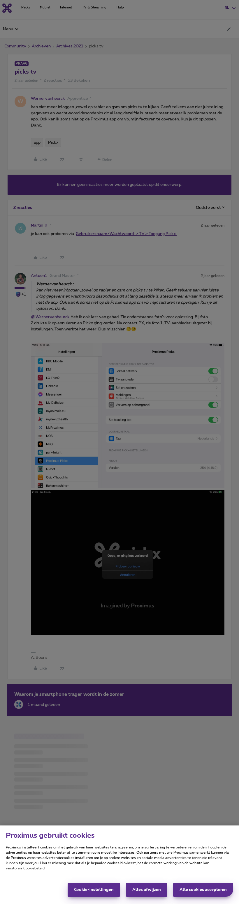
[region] (119, 864)
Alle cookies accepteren (203, 890)
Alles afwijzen (146, 890)
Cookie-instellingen (94, 890)
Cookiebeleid (34, 868)
